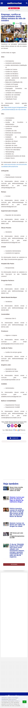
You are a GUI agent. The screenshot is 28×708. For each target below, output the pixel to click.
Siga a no (7, 430)
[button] (2, 3)
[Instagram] (12, 425)
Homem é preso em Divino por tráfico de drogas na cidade (17, 524)
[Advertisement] (14, 615)
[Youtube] (15, 425)
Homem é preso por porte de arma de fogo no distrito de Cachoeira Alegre (17, 499)
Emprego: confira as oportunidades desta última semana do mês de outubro (13, 17)
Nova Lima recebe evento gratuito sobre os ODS (16, 488)
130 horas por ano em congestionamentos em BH (17, 535)
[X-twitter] (19, 425)
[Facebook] (8, 425)
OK (24, 701)
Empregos (17, 10)
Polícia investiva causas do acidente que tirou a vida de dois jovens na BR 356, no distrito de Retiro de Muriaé (17, 512)
